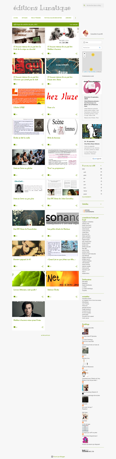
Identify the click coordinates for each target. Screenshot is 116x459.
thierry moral (85, 268)
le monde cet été (86, 311)
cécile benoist (85, 229)
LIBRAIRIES (68, 17)
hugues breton (86, 239)
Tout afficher (74, 24)
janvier (85, 194)
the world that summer (88, 316)
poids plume (85, 314)
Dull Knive (84, 421)
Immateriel (84, 283)
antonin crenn (85, 223)
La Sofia (84, 287)
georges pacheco (86, 307)
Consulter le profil (97, 34)
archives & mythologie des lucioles (91, 395)
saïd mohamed (85, 263)
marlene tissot (85, 252)
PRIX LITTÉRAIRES (36, 17)
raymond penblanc (87, 261)
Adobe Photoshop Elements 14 (90, 392)
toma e (84, 271)
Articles (87, 210)
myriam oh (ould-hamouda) (89, 254)
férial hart (85, 306)
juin (84, 178)
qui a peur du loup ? (87, 407)
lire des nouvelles (86, 313)
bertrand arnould (86, 227)
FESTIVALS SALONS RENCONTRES (53, 17)
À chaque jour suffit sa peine (89, 432)
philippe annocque (86, 257)
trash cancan (85, 318)
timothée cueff (86, 270)
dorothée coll (85, 234)
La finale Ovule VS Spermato (89, 336)
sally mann (84, 404)
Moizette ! (84, 409)
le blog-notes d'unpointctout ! (89, 436)
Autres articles (45, 335)
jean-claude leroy (86, 241)
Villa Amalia (85, 281)
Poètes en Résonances (87, 367)
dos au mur (85, 370)
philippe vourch (86, 259)
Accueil (16, 17)
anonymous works (86, 298)
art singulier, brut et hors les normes (91, 300)
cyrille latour (85, 232)
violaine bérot (85, 273)
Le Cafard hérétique (87, 288)
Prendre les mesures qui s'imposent (91, 444)
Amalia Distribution (87, 285)
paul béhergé (85, 255)
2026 (83, 169)
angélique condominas (87, 222)
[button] (42, 54)
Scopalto (84, 290)
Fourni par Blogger (59, 456)
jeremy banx (85, 245)
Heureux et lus (85, 358)
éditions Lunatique (42, 7)
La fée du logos (86, 424)
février (85, 191)
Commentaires (89, 211)
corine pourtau (86, 231)
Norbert (84, 355)
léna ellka (84, 248)
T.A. (83, 384)
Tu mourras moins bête (88, 328)
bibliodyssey (85, 302)
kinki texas (84, 412)
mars (85, 188)
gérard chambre (86, 238)
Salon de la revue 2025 (88, 341)
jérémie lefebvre (86, 243)
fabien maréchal (86, 236)
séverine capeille (86, 266)
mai (84, 181)
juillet (85, 175)
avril (85, 185)
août (85, 172)
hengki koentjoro (86, 309)
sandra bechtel (86, 264)
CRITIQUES (24, 17)
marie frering (85, 250)
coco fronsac (85, 304)
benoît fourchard (86, 225)
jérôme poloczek (86, 247)
